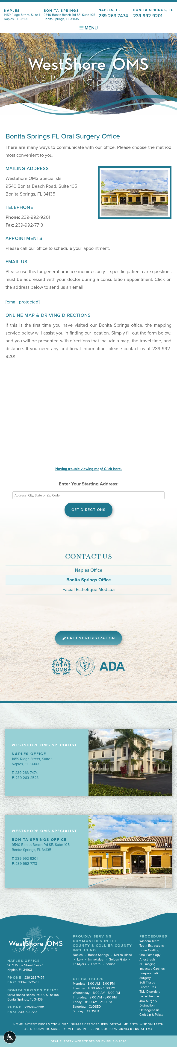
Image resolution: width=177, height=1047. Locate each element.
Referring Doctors (100, 1029)
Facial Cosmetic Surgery (44, 1029)
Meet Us (74, 1029)
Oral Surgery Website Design (75, 1041)
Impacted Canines (152, 969)
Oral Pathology (149, 955)
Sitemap (147, 1029)
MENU (90, 28)
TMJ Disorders (149, 992)
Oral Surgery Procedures (85, 1024)
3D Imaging (147, 964)
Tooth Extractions (151, 946)
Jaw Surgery (148, 1001)
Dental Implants (124, 1024)
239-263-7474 (26, 772)
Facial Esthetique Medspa (88, 589)
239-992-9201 (35, 217)
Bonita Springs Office (88, 580)
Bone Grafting (149, 950)
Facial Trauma (149, 996)
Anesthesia (147, 959)
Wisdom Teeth (149, 941)
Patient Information (42, 1024)
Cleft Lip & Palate (151, 1015)
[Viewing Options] (9, 1037)
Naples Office (88, 570)
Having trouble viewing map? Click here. (88, 469)
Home (18, 1024)
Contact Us (88, 557)
